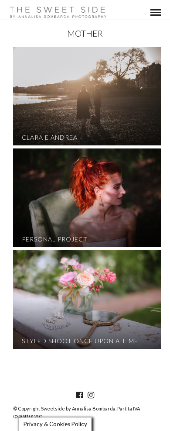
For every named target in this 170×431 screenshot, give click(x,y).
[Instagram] (90, 395)
